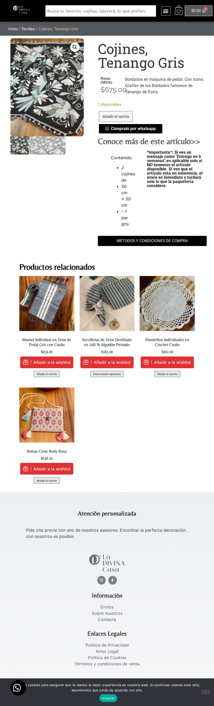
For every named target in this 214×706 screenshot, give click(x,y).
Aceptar (108, 698)
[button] (165, 10)
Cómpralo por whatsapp (133, 128)
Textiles (28, 29)
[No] (205, 692)
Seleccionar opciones (107, 374)
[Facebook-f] (112, 580)
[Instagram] (101, 580)
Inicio (13, 29)
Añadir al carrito (116, 116)
